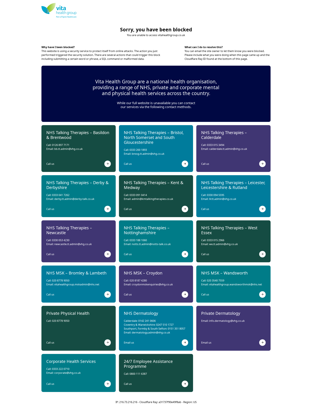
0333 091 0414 (138, 195)
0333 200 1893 (138, 150)
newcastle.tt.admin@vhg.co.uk (73, 244)
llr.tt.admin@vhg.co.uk (222, 199)
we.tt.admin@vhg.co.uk (223, 244)
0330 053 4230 (60, 240)
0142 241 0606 (147, 321)
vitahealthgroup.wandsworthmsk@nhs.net (235, 284)
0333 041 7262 (60, 195)
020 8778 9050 (60, 280)
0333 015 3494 (215, 145)
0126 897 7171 (60, 145)
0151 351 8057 (176, 328)
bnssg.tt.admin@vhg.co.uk (148, 154)
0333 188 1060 (138, 240)
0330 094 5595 (215, 195)
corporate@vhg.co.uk (67, 373)
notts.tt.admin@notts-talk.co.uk (151, 244)
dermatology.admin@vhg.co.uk (151, 332)
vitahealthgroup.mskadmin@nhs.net (76, 284)
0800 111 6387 (138, 374)
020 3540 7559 (215, 280)
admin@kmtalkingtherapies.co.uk (152, 199)
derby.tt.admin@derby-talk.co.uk (74, 199)
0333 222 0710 (60, 369)
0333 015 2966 (215, 240)
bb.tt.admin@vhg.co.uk (68, 149)
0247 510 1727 (165, 324)
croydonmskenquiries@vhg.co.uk (152, 284)
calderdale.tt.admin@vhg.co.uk (228, 149)
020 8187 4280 (138, 280)
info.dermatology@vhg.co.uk (227, 321)
